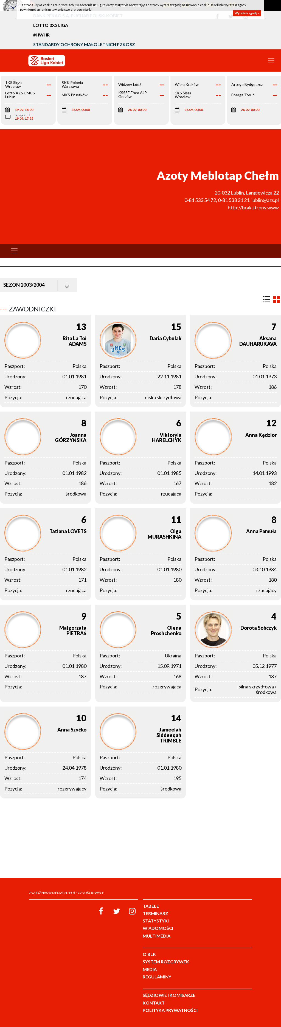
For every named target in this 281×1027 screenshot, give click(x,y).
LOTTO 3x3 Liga (50, 25)
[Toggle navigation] (271, 60)
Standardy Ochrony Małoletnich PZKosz (84, 44)
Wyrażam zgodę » (247, 13)
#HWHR (41, 34)
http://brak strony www (253, 207)
